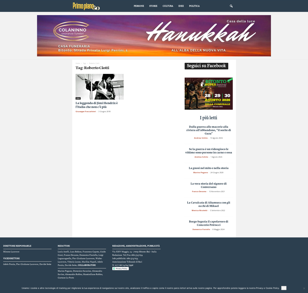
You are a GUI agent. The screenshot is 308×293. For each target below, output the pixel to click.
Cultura (168, 6)
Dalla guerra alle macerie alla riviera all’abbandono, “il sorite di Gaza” (208, 130)
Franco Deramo (199, 191)
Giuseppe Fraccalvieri (86, 111)
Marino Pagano (200, 172)
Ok (283, 288)
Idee (181, 6)
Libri (78, 98)
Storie (153, 6)
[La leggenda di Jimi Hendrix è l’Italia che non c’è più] (100, 87)
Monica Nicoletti (199, 210)
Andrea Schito (201, 138)
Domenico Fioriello (201, 229)
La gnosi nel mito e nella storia (209, 168)
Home (78, 63)
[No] (304, 288)
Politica (194, 6)
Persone (139, 6)
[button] (231, 6)
